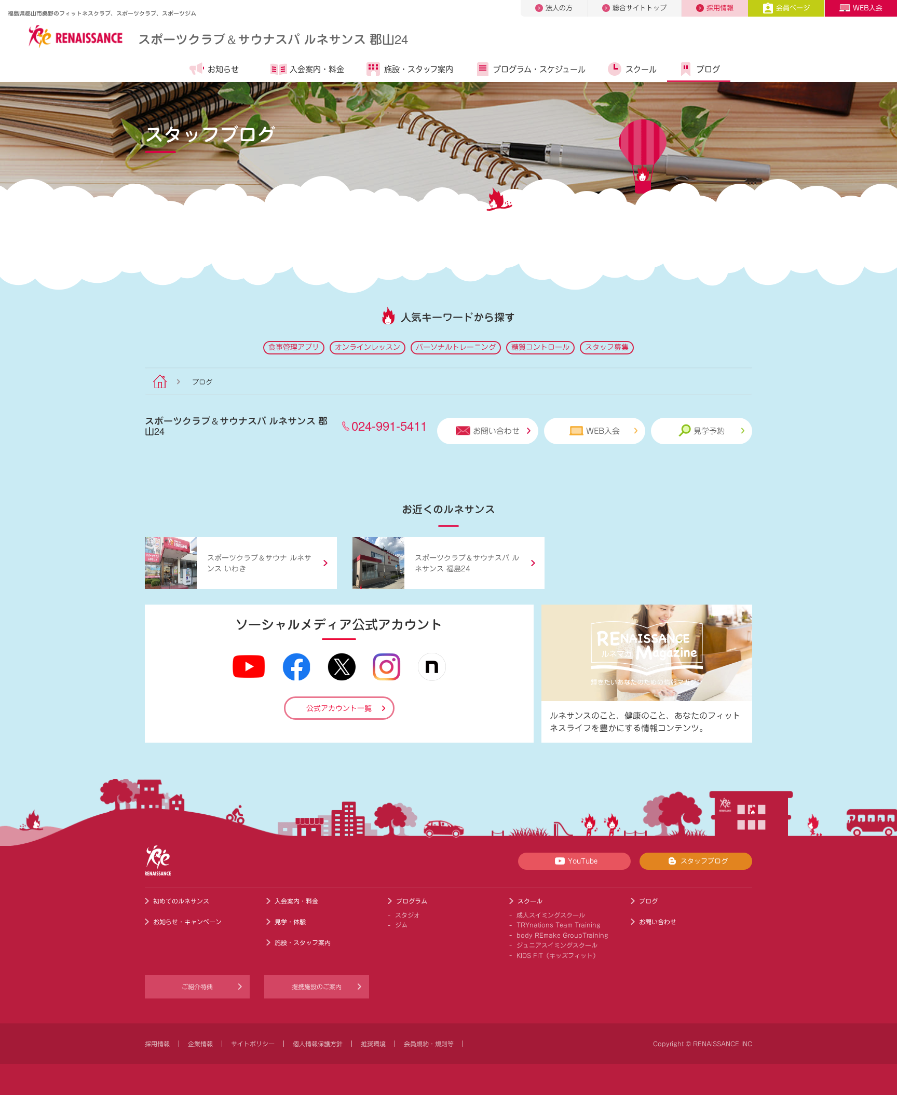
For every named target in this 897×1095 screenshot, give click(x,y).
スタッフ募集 (607, 347)
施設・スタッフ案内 (418, 69)
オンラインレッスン (367, 347)
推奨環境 (373, 1044)
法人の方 (559, 8)
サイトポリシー (253, 1044)
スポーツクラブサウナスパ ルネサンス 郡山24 (273, 39)
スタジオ (407, 915)
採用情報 (719, 8)
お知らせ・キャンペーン (187, 922)
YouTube (582, 861)
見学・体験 (290, 922)
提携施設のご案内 (317, 986)
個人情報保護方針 (318, 1044)
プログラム (411, 901)
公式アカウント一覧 (339, 708)
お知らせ (223, 69)
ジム (401, 925)
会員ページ (793, 8)
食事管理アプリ (293, 347)
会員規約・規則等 (429, 1044)
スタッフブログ (704, 861)
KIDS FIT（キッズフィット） (558, 955)
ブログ (708, 69)
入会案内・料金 (317, 69)
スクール (641, 69)
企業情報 (200, 1044)
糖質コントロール (540, 347)
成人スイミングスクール (551, 915)
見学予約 (709, 431)
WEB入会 (867, 8)
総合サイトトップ (640, 8)
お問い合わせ (496, 431)
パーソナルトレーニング (456, 347)
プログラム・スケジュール (539, 69)
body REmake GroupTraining (562, 935)
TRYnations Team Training (559, 925)
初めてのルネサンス (181, 901)
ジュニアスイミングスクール (557, 945)
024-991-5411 (389, 425)
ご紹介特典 (197, 986)
